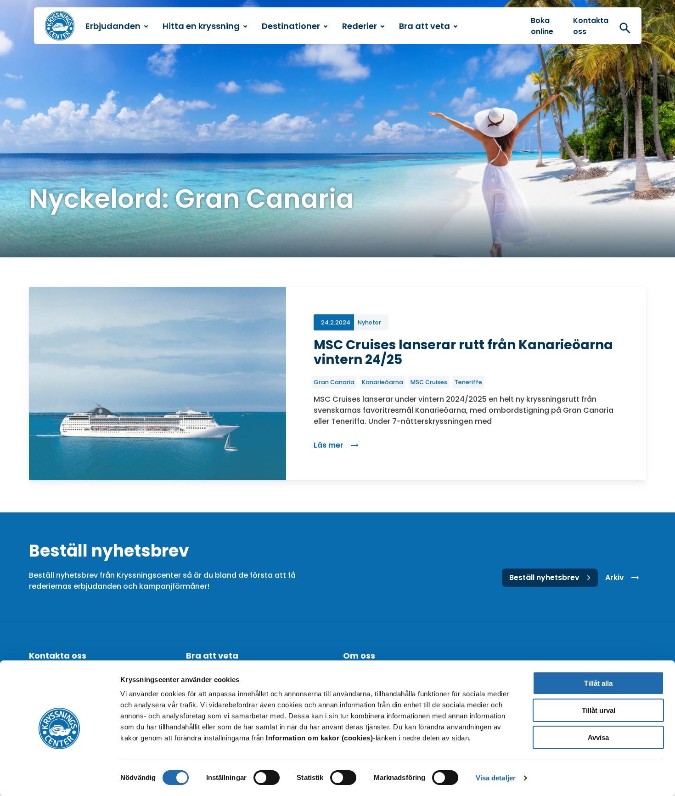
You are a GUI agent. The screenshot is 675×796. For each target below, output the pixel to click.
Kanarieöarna (382, 382)
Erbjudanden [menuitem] (113, 26)
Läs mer (340, 445)
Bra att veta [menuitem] (424, 26)
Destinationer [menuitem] (291, 26)
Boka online (542, 26)
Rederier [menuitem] (359, 26)
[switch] (266, 777)
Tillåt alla (598, 683)
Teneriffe (468, 382)
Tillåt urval (598, 710)
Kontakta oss (590, 26)
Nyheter (369, 322)
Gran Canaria (334, 382)
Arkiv (614, 577)
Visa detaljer (496, 778)
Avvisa (598, 737)
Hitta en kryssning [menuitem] (201, 26)
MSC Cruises (429, 382)
